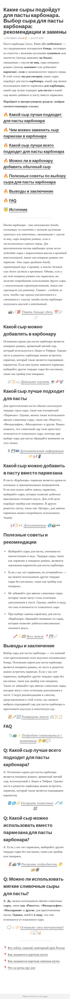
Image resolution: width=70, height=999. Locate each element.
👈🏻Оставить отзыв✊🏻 (15, 38)
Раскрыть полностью (37, 803)
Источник (18, 209)
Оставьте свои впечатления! (42, 927)
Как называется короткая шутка (28, 954)
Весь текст (35, 636)
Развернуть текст (35, 717)
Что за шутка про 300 (21, 968)
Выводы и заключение (31, 191)
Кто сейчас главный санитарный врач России (36, 948)
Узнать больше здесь (37, 312)
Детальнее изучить (35, 382)
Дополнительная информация (42, 451)
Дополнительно (35, 525)
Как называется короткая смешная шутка (34, 961)
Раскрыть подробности (39, 864)
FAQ (12, 200)
